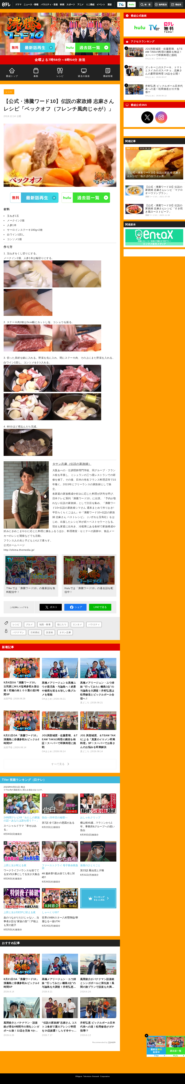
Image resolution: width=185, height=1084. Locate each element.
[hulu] (131, 4)
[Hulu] (87, 47)
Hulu (85, 197)
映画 (62, 4)
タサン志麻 (65, 632)
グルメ (29, 624)
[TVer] (121, 4)
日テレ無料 (168, 27)
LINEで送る (100, 607)
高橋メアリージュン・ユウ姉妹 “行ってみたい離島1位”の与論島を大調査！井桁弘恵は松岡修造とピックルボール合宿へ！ (59, 983)
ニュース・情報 (31, 4)
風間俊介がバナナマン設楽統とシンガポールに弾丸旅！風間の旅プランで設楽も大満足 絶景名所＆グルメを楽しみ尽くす (97, 983)
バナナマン (18, 632)
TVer (34, 197)
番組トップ (12, 76)
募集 (36, 76)
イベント (101, 4)
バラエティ (94, 624)
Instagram (161, 117)
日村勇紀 (35, 632)
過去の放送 (84, 76)
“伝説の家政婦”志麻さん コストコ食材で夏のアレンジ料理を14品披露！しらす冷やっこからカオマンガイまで (59, 1027)
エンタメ (77, 624)
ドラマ (18, 4)
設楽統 (49, 632)
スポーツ (70, 4)
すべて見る (58, 764)
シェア (78, 607)
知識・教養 (45, 624)
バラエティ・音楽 (49, 4)
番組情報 (108, 76)
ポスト (53, 607)
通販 (109, 4)
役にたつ (61, 624)
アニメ (80, 4)
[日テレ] (6, 4)
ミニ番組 (90, 4)
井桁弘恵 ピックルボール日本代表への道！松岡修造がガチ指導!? (97, 1026)
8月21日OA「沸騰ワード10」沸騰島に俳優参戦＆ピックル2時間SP (21, 983)
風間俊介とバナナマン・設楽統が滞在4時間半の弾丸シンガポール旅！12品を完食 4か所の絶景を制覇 (21, 1027)
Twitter (147, 117)
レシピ (60, 76)
